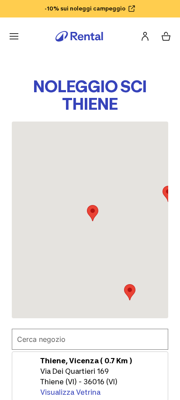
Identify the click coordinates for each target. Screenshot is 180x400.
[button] (92, 213)
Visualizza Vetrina (70, 392)
